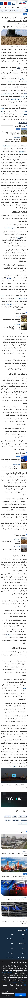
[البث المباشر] (5, 3)
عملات (24, 948)
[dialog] (14, 979)
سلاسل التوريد (23, 78)
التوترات (9, 278)
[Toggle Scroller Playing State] (27, 10)
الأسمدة (10, 81)
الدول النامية (6, 145)
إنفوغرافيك (10, 953)
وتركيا (25, 93)
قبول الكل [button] (20, 995)
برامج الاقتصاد (9, 957)
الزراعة (15, 766)
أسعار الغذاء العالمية (10, 227)
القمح (24, 688)
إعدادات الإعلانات (23, 980)
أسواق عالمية (22, 943)
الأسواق (6, 7)
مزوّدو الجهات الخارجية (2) (7, 972)
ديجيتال (24, 953)
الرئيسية (24, 7)
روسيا (18, 67)
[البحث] (9, 3)
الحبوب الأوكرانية (16, 99)
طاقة (24, 938)
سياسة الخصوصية (15, 982)
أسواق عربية (10, 938)
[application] (14, 775)
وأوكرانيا (21, 151)
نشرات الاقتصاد (22, 957)
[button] (13, 3)
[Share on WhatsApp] (12, 27)
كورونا (19, 237)
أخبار (12, 934)
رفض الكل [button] (8, 995)
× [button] (2, 961)
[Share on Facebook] (8, 27)
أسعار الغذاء (9, 634)
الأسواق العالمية (23, 122)
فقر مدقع (9, 304)
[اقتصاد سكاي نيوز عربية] (22, 3)
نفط (12, 943)
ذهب (12, 948)
